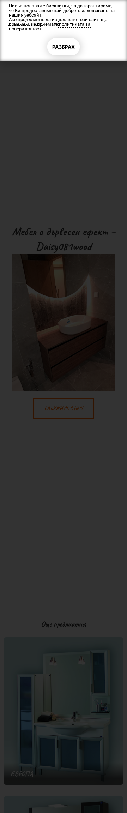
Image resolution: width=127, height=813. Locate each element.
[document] (63, 406)
